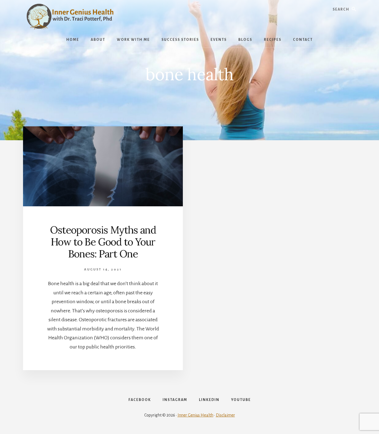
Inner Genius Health (195, 415)
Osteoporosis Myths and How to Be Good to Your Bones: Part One (103, 242)
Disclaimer (225, 415)
